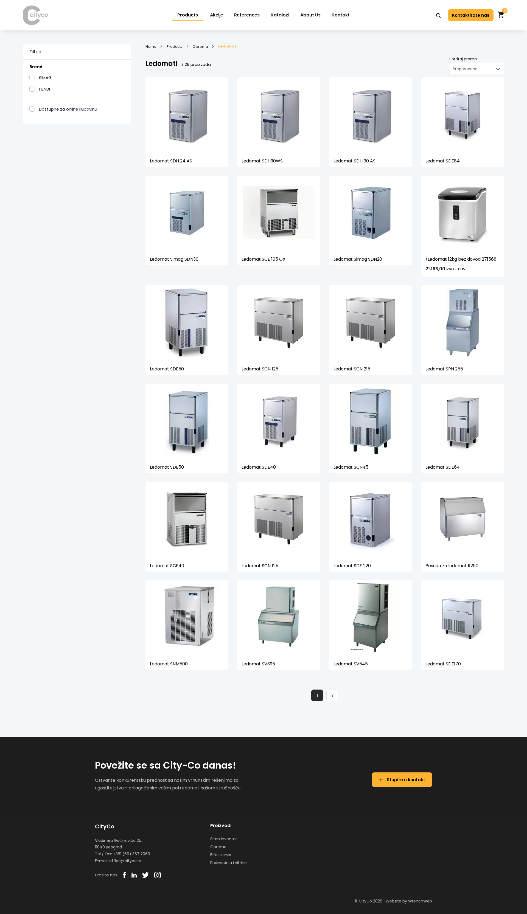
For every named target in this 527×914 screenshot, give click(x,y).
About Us (310, 15)
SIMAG (45, 77)
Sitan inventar (223, 839)
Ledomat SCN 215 (351, 369)
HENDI (44, 89)
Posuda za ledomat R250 (451, 566)
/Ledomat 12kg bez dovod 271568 (461, 259)
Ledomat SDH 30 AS (354, 161)
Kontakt (341, 15)
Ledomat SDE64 (442, 467)
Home (150, 46)
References (247, 15)
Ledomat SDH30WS (262, 161)
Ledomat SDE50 (167, 369)
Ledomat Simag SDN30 (174, 259)
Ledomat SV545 (350, 664)
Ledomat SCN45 (350, 467)
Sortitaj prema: (463, 59)
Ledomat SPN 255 (444, 369)
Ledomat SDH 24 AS (171, 161)
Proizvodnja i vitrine (228, 862)
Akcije (216, 15)
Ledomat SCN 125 (260, 369)
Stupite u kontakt (405, 780)
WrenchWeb (420, 901)
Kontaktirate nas (470, 15)
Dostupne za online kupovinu (68, 109)
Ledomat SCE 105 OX (263, 259)
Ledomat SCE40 (167, 566)
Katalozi (280, 15)
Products (187, 15)
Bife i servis (220, 854)
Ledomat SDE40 (259, 467)
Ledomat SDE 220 (352, 566)
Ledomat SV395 (258, 664)
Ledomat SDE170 (443, 664)
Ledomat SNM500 (169, 664)
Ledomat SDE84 (442, 161)
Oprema (200, 46)
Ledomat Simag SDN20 (357, 259)
